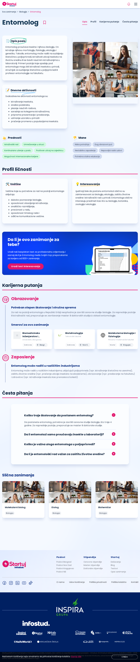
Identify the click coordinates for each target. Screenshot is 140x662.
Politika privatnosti (98, 582)
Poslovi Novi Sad (64, 565)
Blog (113, 565)
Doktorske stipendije (93, 568)
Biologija (23, 11)
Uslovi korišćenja (77, 582)
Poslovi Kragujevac (65, 568)
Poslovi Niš (61, 571)
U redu (125, 657)
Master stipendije (92, 565)
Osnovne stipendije (93, 562)
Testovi (114, 568)
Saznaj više (76, 656)
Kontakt (134, 582)
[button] (70, 415)
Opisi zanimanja (118, 571)
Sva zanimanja (9, 11)
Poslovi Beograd (63, 562)
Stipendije (90, 557)
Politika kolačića (118, 582)
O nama (60, 582)
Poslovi (60, 557)
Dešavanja (116, 562)
